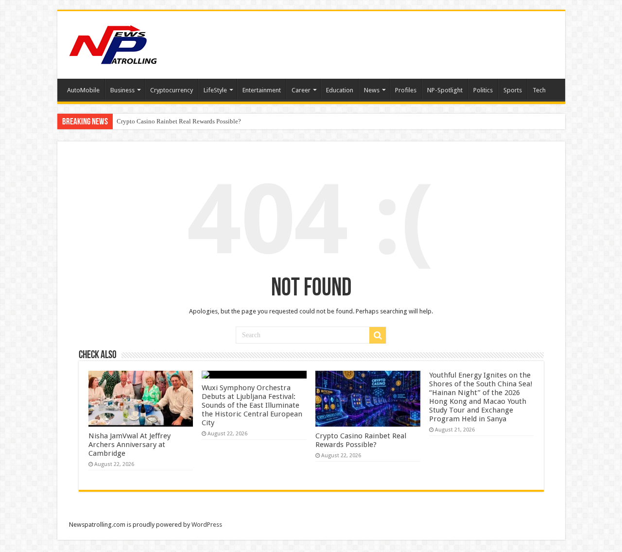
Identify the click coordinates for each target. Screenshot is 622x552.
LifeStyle (215, 90)
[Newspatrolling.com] (113, 43)
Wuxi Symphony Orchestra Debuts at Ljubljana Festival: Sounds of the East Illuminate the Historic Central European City (252, 405)
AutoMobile (83, 90)
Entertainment (261, 90)
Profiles (405, 90)
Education (339, 90)
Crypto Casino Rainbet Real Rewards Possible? (179, 121)
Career (301, 90)
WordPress (206, 524)
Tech (539, 90)
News (372, 90)
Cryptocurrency (171, 90)
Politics (483, 90)
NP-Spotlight (445, 90)
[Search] (377, 335)
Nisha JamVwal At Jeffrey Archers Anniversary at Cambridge (129, 444)
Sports (512, 90)
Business (122, 90)
